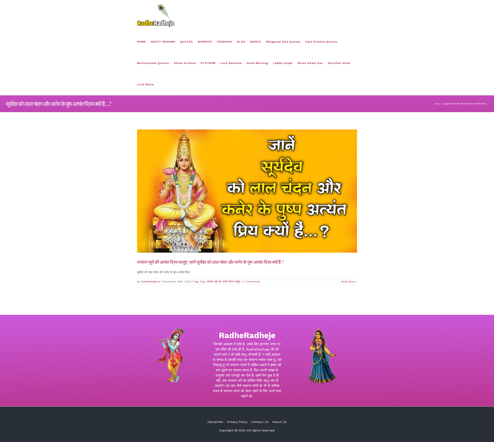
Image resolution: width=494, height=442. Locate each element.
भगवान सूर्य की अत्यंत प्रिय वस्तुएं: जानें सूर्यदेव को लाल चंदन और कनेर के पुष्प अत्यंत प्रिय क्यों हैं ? (210, 262)
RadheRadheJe (151, 281)
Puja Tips (199, 281)
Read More (348, 281)
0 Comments (252, 281)
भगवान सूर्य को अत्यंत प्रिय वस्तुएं (224, 281)
